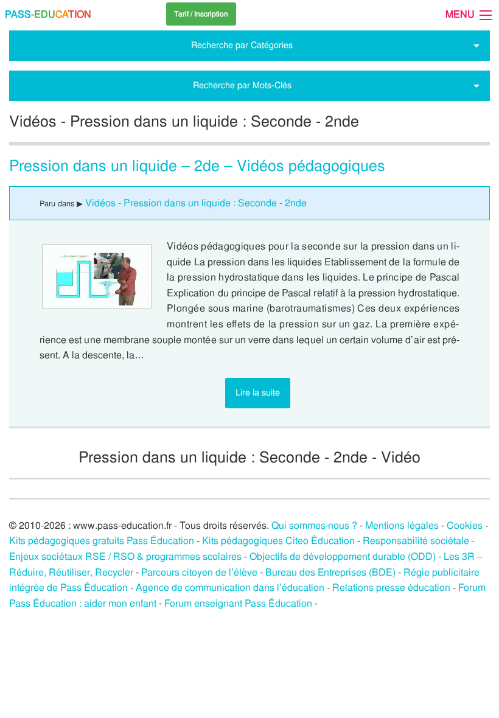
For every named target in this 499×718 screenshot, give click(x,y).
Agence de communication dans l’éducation (230, 587)
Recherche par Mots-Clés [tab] (242, 85)
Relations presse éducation (391, 587)
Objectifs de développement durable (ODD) (343, 556)
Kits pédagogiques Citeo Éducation (278, 540)
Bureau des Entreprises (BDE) (330, 572)
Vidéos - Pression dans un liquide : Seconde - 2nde (196, 203)
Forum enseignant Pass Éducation (238, 603)
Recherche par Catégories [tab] (242, 45)
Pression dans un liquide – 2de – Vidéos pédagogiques (197, 166)
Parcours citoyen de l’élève (199, 572)
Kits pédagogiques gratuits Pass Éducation (101, 540)
